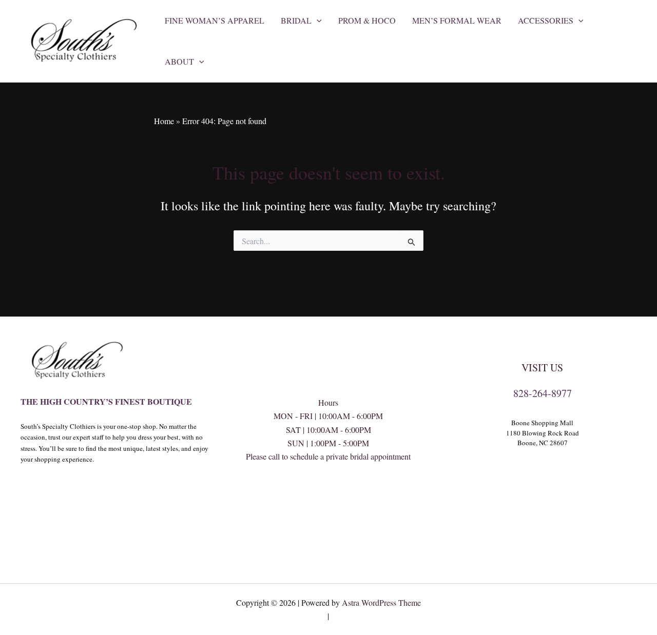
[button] (317, 20)
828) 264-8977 (328, 497)
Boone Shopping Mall (542, 422)
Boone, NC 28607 (542, 442)
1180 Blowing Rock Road (542, 433)
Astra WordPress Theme (381, 602)
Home (164, 120)
